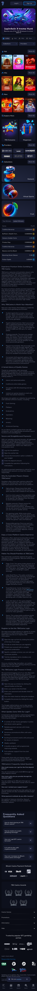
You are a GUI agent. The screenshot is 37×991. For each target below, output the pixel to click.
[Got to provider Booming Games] (18, 151)
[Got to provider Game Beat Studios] (30, 151)
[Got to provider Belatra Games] (18, 156)
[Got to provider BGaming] (7, 151)
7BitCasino (29, 589)
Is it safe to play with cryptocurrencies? (12, 848)
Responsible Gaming (8, 959)
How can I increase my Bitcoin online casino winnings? (14, 856)
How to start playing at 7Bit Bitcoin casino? (14, 823)
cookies (18, 979)
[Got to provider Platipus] (7, 156)
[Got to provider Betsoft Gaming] (30, 156)
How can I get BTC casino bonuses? (13, 840)
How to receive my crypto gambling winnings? (13, 831)
